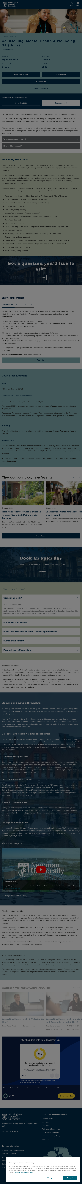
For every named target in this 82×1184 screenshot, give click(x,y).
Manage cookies (52, 1178)
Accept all (70, 1178)
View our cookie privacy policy (24, 1173)
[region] (43, 1169)
